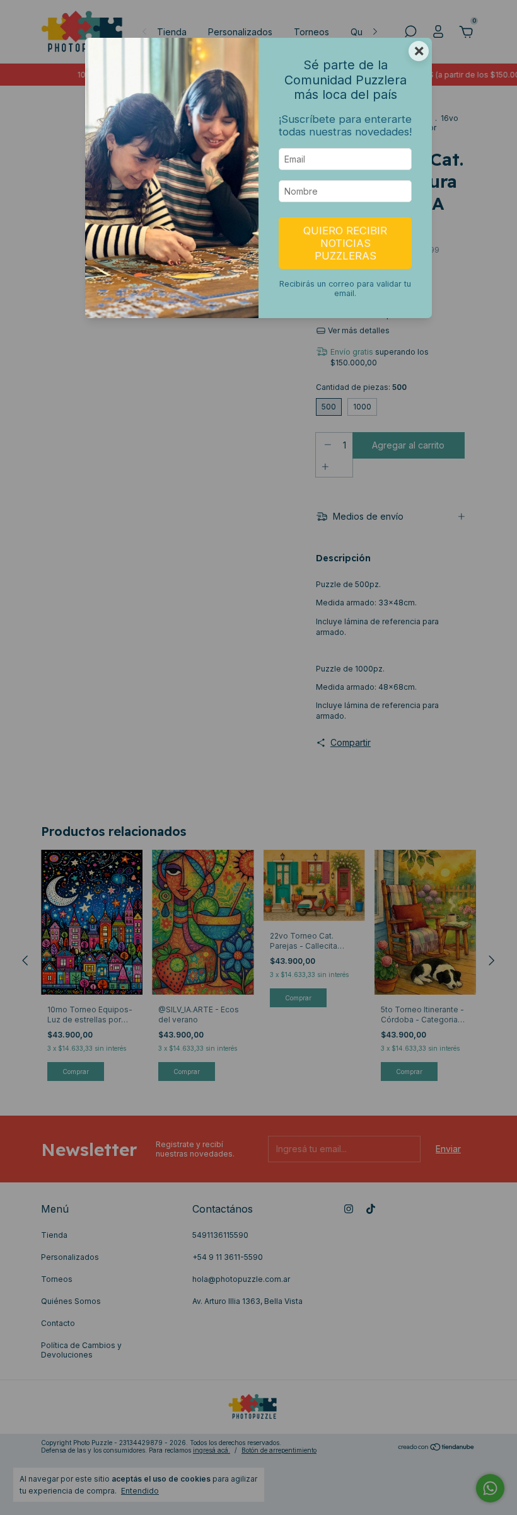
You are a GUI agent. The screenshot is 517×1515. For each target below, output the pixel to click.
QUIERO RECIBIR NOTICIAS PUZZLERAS (345, 243)
